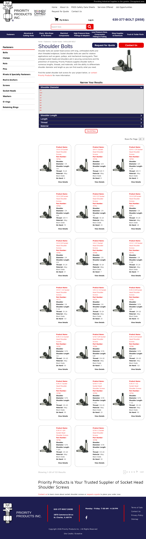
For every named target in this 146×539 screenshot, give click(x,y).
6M (40, 107)
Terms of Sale (137, 507)
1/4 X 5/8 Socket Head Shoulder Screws (135, 198)
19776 (95, 299)
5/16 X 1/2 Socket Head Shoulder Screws (62, 339)
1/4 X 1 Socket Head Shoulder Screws (98, 245)
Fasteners (10, 34)
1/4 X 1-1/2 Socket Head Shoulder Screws (62, 292)
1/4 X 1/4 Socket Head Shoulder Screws (62, 151)
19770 (131, 253)
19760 (58, 206)
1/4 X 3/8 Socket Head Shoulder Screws (62, 198)
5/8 (40, 100)
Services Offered (105, 7)
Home (54, 7)
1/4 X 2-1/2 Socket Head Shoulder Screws (99, 292)
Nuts (5, 63)
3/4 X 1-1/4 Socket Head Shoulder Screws (136, 151)
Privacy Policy (137, 515)
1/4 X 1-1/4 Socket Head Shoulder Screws (135, 245)
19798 (95, 440)
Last (142, 472)
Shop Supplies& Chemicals (117, 34)
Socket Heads (9, 91)
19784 (95, 346)
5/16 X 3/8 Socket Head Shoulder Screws (135, 292)
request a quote (93, 494)
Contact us (42, 494)
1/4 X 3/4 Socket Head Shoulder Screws (62, 245)
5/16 (41, 92)
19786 (131, 346)
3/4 (40, 102)
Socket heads (57, 41)
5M (40, 105)
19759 (131, 159)
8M (40, 110)
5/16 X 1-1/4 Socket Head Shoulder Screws (99, 386)
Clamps (6, 58)
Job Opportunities (124, 7)
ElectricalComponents (64, 34)
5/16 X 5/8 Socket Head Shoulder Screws (99, 339)
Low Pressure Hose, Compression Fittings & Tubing (100, 34)
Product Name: (62, 147)
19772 (58, 299)
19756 (58, 159)
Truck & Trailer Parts (135, 34)
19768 (95, 253)
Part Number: (61, 157)
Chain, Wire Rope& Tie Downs (46, 34)
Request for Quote (60, 11)
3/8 (40, 95)
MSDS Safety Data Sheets (83, 7)
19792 (131, 393)
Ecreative (78, 534)
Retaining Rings (10, 107)
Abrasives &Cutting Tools (28, 34)
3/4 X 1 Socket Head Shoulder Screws (98, 151)
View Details (63, 182)
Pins (5, 69)
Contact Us (77, 11)
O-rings (6, 101)
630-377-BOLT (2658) (128, 19)
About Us (64, 7)
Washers (7, 96)
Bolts (5, 52)
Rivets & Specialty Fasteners (16, 74)
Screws (6, 85)
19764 (131, 206)
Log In (91, 20)
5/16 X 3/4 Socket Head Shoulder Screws (135, 339)
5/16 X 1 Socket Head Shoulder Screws (61, 386)
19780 (131, 299)
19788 (58, 393)
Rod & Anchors (10, 80)
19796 (58, 440)
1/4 (40, 90)
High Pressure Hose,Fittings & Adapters (82, 34)
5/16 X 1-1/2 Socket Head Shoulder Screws (135, 386)
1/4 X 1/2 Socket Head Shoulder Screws (98, 198)
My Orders (64, 20)
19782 (58, 346)
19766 (58, 253)
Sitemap (134, 519)
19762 (95, 206)
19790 (95, 393)
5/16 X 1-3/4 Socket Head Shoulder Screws (62, 432)
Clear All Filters (91, 131)
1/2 (40, 97)
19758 (95, 159)
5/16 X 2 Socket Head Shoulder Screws (98, 432)
